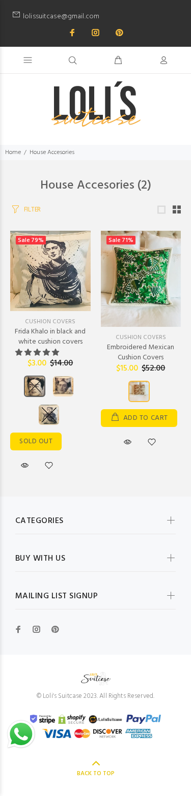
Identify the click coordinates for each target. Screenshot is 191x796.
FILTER (32, 209)
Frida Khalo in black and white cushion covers (50, 337)
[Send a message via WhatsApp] (21, 734)
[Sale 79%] (50, 271)
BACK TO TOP (96, 774)
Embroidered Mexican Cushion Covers (140, 352)
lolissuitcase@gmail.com (101, 16)
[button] (38, 353)
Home (13, 152)
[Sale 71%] (141, 279)
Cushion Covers (50, 322)
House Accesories (52, 152)
